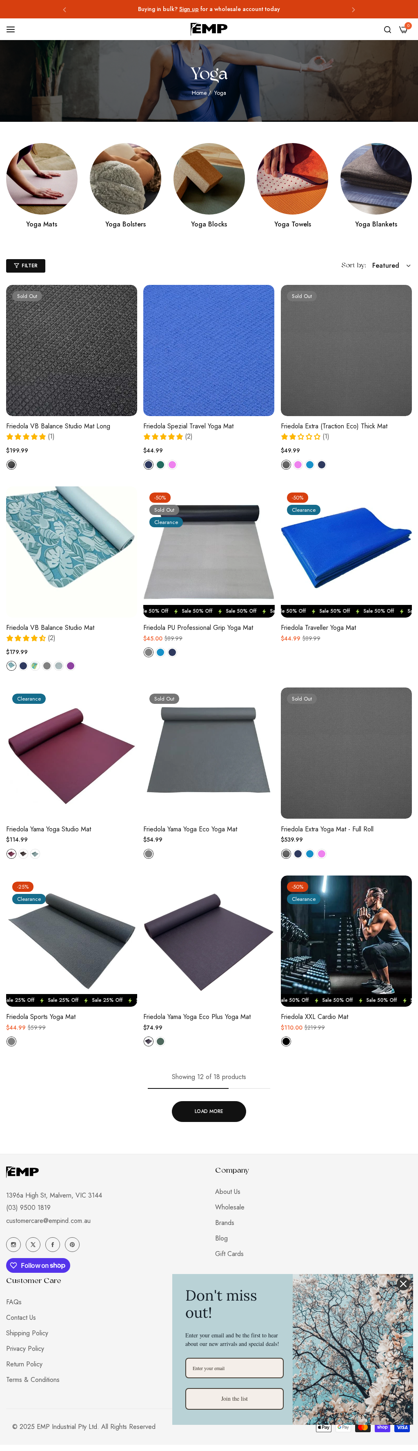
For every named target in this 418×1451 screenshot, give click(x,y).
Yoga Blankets (376, 224)
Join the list (234, 1398)
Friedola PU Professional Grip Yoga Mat (198, 628)
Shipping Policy (27, 1333)
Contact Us (21, 1317)
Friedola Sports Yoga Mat (41, 1017)
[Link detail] (42, 179)
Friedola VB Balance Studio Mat (50, 628)
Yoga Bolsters (125, 224)
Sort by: (353, 265)
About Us (227, 1191)
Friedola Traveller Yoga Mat (318, 628)
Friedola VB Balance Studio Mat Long (58, 426)
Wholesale (230, 1207)
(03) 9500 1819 (28, 1207)
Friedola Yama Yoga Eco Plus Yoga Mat (197, 1017)
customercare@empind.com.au (48, 1220)
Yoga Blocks (209, 224)
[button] (64, 9)
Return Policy (24, 1364)
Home (199, 93)
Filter (30, 265)
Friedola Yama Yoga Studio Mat (48, 829)
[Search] (387, 29)
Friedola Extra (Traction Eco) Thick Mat (334, 426)
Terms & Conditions (33, 1379)
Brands (224, 1222)
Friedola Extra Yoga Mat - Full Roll (327, 829)
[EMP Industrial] (209, 29)
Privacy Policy (25, 1348)
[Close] (403, 1284)
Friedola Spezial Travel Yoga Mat (188, 426)
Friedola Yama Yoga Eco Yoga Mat (190, 829)
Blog (221, 1238)
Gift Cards (229, 1253)
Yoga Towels (292, 224)
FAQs (14, 1302)
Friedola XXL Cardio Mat (314, 1017)
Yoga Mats (41, 224)
